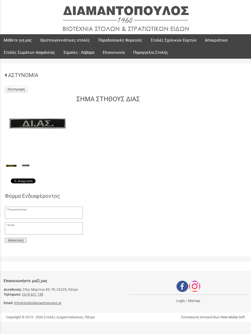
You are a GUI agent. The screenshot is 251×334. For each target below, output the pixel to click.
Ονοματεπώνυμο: (17, 209)
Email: (11, 225)
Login (180, 301)
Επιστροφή (16, 89)
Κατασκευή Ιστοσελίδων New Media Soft (213, 317)
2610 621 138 (32, 294)
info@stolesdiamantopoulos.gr (38, 303)
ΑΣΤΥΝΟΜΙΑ (23, 75)
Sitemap (194, 301)
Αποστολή (16, 240)
